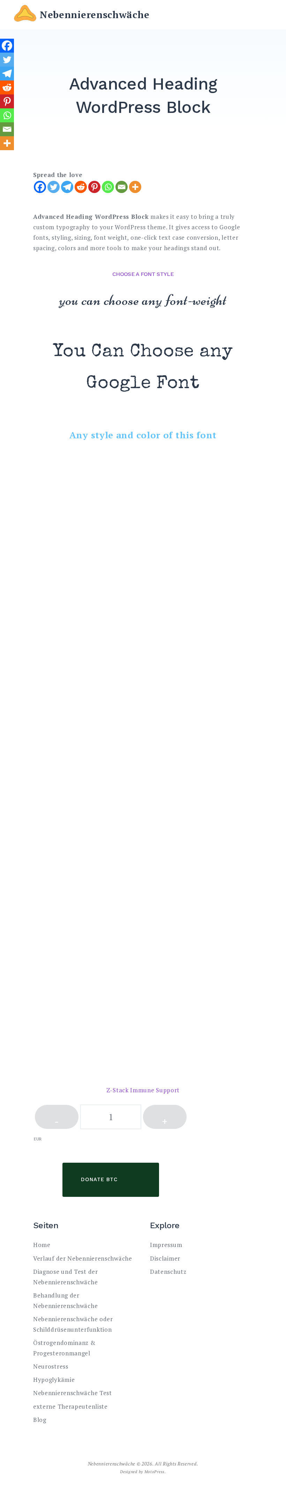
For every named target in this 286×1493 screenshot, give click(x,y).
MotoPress (154, 1471)
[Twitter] (53, 187)
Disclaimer (165, 1258)
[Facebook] (40, 187)
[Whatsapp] (108, 187)
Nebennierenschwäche (94, 14)
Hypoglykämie (54, 1380)
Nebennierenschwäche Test (72, 1393)
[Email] (121, 187)
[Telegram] (67, 187)
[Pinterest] (94, 187)
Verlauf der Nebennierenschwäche (82, 1258)
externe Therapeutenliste (70, 1406)
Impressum (166, 1245)
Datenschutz (168, 1272)
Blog (39, 1420)
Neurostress (50, 1366)
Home (42, 1245)
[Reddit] (81, 187)
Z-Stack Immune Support (143, 1090)
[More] (135, 187)
